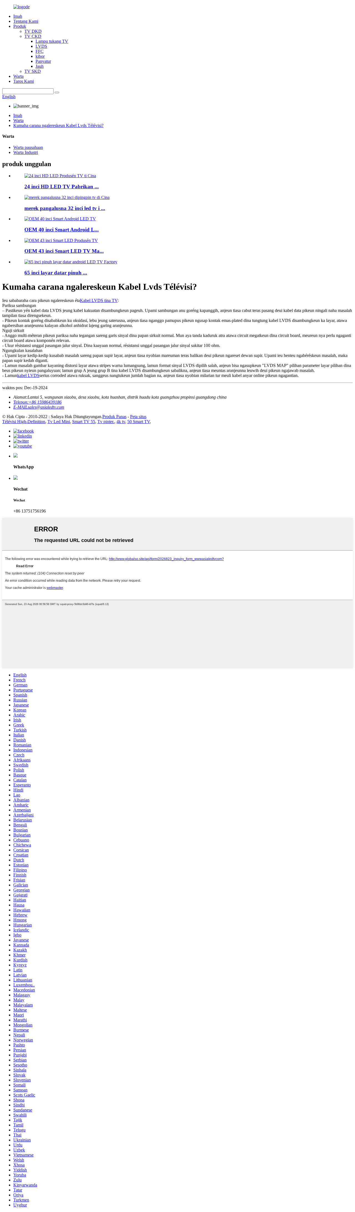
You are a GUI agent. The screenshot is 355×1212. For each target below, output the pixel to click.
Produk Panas (114, 416)
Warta (18, 76)
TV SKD (32, 71)
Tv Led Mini (58, 421)
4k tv (120, 421)
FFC (40, 51)
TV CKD (32, 36)
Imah (17, 16)
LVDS (41, 46)
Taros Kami (23, 81)
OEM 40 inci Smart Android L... (61, 230)
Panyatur (43, 61)
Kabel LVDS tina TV (99, 300)
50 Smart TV (138, 421)
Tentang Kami (25, 21)
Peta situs (138, 416)
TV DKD (33, 31)
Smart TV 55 (83, 421)
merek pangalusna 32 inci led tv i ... (64, 208)
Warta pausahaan (28, 147)
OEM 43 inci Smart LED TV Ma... (64, 251)
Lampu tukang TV (52, 41)
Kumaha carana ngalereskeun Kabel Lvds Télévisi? (58, 125)
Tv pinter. (105, 421)
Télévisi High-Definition (23, 421)
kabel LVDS (28, 375)
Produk (19, 26)
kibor (40, 56)
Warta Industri (25, 152)
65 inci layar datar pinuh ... (55, 273)
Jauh (40, 66)
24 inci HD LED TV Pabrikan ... (61, 186)
